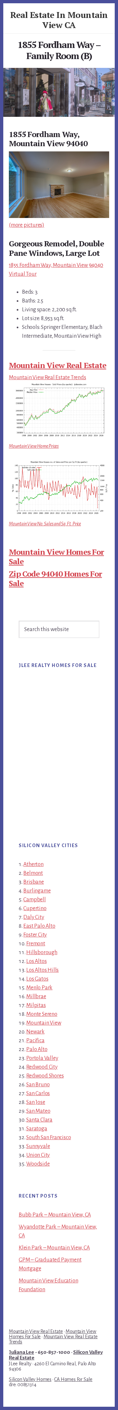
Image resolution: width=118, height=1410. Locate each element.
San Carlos (38, 1093)
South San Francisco (48, 1137)
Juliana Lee (21, 1352)
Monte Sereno (41, 1014)
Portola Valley (42, 1058)
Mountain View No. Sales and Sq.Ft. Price (45, 523)
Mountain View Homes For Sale (56, 556)
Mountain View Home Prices (34, 446)
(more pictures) (26, 225)
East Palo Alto (39, 926)
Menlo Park (39, 988)
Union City (38, 1155)
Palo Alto (36, 1049)
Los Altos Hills (42, 970)
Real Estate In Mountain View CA (59, 19)
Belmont (33, 873)
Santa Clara (39, 1120)
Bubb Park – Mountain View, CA (55, 1215)
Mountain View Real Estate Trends (47, 377)
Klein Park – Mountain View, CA (54, 1248)
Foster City (35, 935)
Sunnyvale (38, 1146)
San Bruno (37, 1085)
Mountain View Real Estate (57, 365)
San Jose (35, 1102)
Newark (35, 1032)
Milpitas (36, 1005)
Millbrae (36, 996)
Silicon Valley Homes (30, 1379)
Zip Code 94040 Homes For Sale (55, 578)
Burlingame (36, 891)
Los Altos (36, 961)
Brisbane (33, 882)
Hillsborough (41, 952)
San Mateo (38, 1111)
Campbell (34, 900)
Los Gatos (37, 979)
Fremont (35, 944)
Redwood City (42, 1067)
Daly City (33, 917)
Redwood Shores (45, 1076)
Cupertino (34, 908)
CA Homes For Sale (73, 1379)
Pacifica (35, 1041)
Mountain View (43, 1023)
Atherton (33, 864)
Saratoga (36, 1129)
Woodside (37, 1164)
